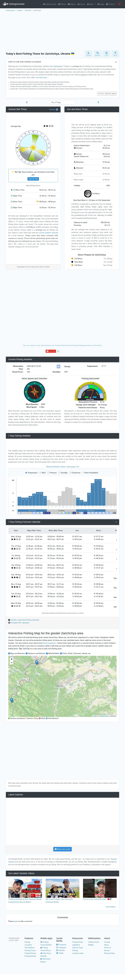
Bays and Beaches (17, 653)
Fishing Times (50, 4)
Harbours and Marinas (36, 653)
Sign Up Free (33, 179)
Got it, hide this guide (108, 93)
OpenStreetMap (104, 716)
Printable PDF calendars (19, 623)
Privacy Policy (109, 953)
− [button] (11, 662)
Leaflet (95, 716)
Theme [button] (111, 4)
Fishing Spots (10, 10)
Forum (82, 4)
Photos (63, 4)
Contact (107, 942)
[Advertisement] (62, 30)
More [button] (91, 4)
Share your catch (63, 849)
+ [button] (11, 659)
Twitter (61, 953)
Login (101, 4)
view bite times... (42, 77)
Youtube (61, 950)
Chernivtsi (28, 10)
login (16, 921)
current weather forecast (48, 233)
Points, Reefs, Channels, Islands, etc (76, 653)
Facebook (62, 945)
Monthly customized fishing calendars (24, 620)
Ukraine (19, 10)
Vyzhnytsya (57, 66)
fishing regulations (49, 643)
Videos (73, 4)
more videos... (111, 907)
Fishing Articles (30, 956)
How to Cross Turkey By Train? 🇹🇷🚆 (97, 899)
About (106, 945)
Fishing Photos (30, 953)
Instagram (62, 947)
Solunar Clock (77, 948)
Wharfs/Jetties (53, 653)
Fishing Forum (30, 950)
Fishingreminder (16, 4)
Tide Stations (30, 948)
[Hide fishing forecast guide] (116, 62)
